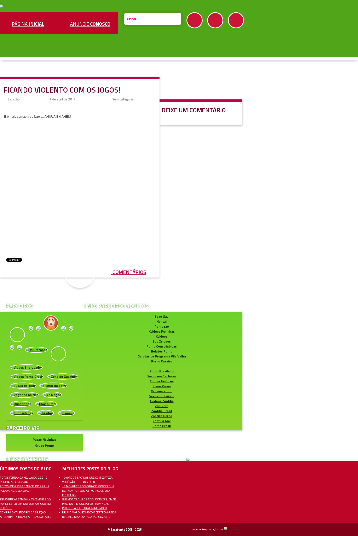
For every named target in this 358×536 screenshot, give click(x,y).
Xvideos (161, 336)
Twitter (215, 20)
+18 (236, 20)
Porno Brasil (161, 425)
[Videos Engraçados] (26, 367)
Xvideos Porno (161, 391)
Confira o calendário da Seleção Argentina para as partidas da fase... (26, 514)
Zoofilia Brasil (161, 410)
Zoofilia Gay (162, 420)
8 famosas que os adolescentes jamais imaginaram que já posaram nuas (89, 501)
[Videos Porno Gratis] (27, 376)
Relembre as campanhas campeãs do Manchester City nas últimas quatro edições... (25, 503)
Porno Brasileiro (162, 371)
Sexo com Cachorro (161, 376)
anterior (345, 245)
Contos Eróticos (162, 381)
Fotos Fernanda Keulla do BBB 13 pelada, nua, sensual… (23, 479)
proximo (12, 245)
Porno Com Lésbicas (161, 346)
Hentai (162, 321)
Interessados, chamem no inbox (84, 508)
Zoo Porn (161, 405)
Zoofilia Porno (161, 415)
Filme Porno (162, 386)
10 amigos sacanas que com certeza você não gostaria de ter (87, 479)
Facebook (194, 20)
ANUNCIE (90, 24)
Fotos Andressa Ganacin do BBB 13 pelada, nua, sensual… (24, 488)
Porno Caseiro (161, 361)
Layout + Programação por (207, 529)
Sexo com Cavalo (161, 396)
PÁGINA (28, 24)
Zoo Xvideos (162, 341)
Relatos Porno (161, 351)
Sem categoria (123, 99)
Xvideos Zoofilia (162, 400)
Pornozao (162, 326)
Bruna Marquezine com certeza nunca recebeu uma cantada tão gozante (89, 514)
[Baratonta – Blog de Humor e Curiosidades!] (1, 6)
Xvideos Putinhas (162, 331)
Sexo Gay (161, 316)
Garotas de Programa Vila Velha (162, 356)
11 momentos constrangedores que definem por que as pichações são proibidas (88, 490)
